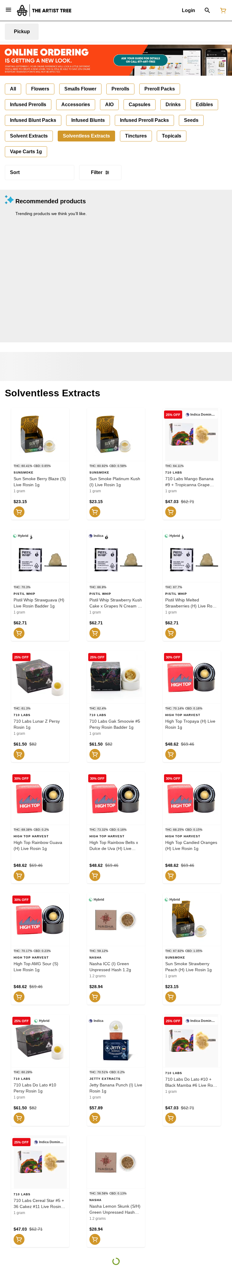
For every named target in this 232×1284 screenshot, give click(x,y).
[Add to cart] (19, 511)
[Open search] (207, 10)
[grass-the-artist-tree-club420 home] (44, 10)
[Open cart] (222, 10)
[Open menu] (8, 9)
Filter (96, 172)
